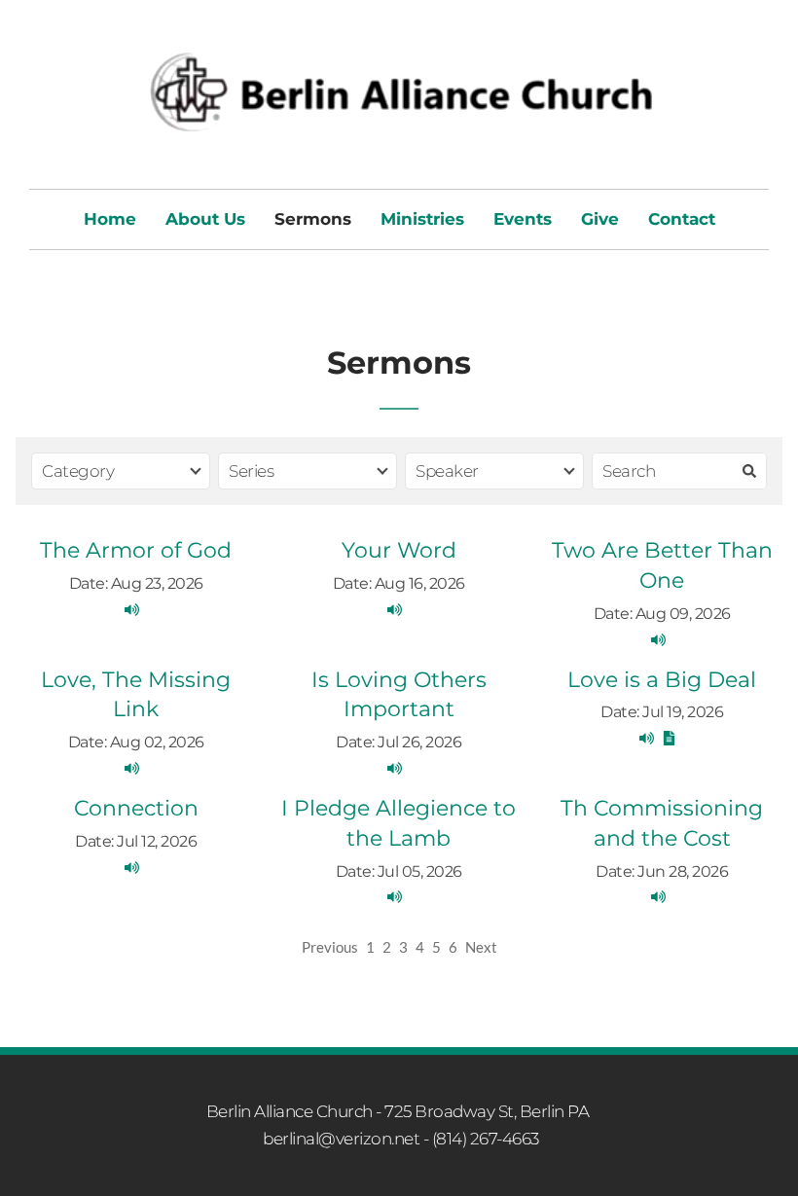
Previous (330, 947)
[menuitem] (110, 219)
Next (481, 947)
